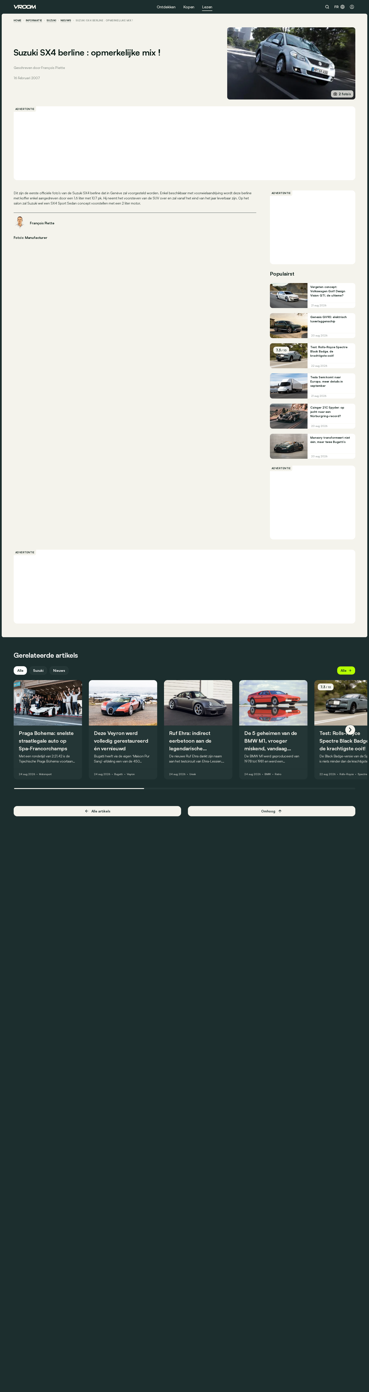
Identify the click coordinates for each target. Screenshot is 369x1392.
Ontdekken (166, 6)
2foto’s (345, 94)
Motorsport (45, 774)
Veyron (131, 774)
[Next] (350, 730)
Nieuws (59, 670)
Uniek (192, 774)
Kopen (188, 6)
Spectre (362, 774)
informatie (34, 20)
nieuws (66, 20)
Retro (278, 774)
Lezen (207, 6)
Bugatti (118, 774)
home (18, 20)
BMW (268, 774)
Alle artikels (100, 811)
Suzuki (51, 20)
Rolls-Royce (347, 774)
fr (336, 7)
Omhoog (268, 811)
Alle (20, 670)
